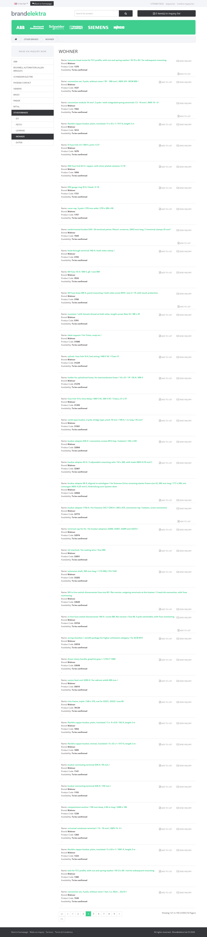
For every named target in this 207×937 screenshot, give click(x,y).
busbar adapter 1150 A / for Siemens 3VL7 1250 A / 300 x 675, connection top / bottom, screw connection (118, 507)
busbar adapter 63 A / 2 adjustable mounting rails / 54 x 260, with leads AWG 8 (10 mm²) (110, 462)
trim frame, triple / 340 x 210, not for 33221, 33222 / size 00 (96, 701)
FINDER (16, 100)
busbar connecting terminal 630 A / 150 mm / (89, 786)
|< (62, 913)
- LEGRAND (19, 130)
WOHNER (49, 39)
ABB (15, 61)
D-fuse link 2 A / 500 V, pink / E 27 (83, 144)
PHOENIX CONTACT (22, 82)
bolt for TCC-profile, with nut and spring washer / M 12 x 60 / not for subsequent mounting (111, 870)
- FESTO (17, 124)
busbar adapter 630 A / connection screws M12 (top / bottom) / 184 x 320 (102, 441)
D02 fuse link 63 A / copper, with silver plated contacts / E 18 (96, 166)
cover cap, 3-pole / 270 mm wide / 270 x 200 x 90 (90, 208)
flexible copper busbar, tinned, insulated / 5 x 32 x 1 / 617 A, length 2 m (102, 743)
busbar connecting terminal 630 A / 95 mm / (89, 764)
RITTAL (16, 106)
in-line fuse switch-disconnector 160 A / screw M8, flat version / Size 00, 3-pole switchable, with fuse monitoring (121, 616)
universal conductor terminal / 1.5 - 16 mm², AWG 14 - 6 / (95, 828)
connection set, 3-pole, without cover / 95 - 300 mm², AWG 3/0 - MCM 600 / (103, 81)
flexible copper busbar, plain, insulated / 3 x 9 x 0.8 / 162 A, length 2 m (101, 722)
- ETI (16, 118)
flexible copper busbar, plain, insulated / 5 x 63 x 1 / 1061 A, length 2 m (101, 849)
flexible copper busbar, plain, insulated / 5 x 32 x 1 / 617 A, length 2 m (101, 123)
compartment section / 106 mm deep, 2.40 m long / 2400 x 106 (97, 807)
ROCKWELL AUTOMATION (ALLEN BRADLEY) (28, 69)
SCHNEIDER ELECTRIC (23, 76)
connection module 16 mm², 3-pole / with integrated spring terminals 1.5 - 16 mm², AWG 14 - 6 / (113, 102)
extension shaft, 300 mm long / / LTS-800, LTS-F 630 (92, 571)
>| (62, 918)
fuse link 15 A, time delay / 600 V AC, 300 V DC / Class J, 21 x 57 (97, 398)
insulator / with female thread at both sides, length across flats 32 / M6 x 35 (104, 314)
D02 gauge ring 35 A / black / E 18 (83, 187)
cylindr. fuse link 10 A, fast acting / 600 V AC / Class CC (93, 356)
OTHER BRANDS (31, 39)
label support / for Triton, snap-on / (84, 335)
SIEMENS (17, 88)
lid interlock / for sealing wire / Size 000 (86, 550)
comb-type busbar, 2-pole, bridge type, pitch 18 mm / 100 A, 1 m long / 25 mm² (105, 419)
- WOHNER (18, 136)
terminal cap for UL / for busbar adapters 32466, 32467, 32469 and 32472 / (103, 528)
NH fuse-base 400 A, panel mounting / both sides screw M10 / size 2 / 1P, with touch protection (113, 293)
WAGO (16, 94)
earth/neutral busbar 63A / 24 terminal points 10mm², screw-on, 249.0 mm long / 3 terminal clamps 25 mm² (119, 229)
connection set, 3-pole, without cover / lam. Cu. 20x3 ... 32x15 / (97, 891)
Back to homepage (43, 3)
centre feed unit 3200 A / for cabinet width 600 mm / (93, 680)
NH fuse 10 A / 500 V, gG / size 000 (84, 271)
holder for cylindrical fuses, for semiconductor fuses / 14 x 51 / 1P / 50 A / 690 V (105, 377)
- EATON (17, 142)
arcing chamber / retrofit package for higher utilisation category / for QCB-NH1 (105, 637)
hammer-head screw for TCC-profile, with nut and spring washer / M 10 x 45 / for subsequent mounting (117, 60)
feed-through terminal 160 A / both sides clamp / (91, 250)
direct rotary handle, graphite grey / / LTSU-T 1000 (91, 659)
